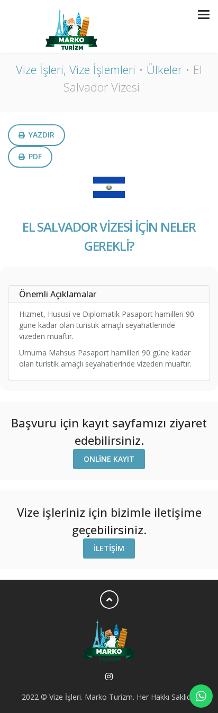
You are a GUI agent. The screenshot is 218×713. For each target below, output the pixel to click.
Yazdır (40, 135)
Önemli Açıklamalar (57, 294)
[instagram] (108, 676)
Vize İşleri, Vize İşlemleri (75, 69)
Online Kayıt (109, 459)
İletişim (109, 548)
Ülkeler (164, 69)
